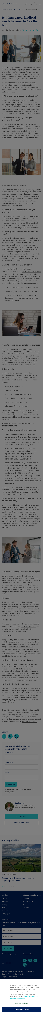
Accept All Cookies (21, 1009)
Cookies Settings (21, 1003)
